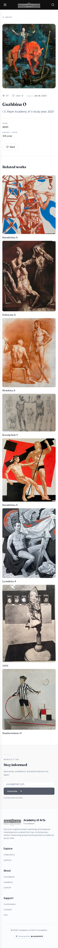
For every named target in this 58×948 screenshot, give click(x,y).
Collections (9, 854)
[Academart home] (29, 5)
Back (9, 17)
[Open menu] (5, 4)
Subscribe (12, 791)
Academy (8, 882)
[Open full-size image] (29, 56)
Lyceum (7, 887)
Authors (7, 860)
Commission (10, 904)
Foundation (9, 876)
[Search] (53, 4)
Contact (8, 909)
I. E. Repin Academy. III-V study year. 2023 (28, 111)
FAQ (5, 914)
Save (12, 146)
